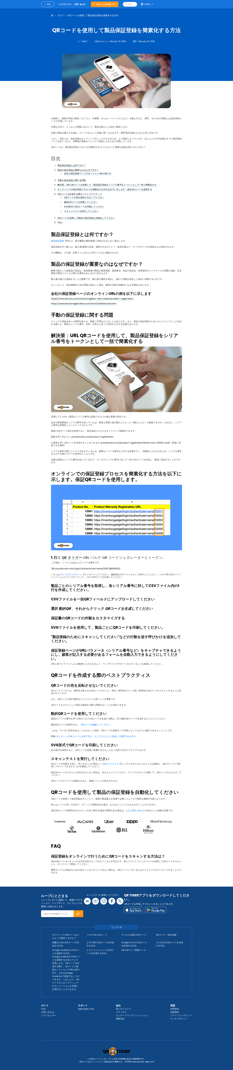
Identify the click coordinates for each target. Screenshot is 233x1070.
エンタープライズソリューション (132, 1015)
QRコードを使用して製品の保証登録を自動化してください (86, 218)
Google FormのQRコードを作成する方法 (134, 944)
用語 (172, 1005)
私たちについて (123, 1008)
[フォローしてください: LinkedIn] (87, 901)
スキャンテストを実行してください (81, 211)
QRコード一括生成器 (166, 934)
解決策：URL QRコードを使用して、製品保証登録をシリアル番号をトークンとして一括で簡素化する (107, 184)
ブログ (60, 15)
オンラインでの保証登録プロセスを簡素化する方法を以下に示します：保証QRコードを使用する (105, 189)
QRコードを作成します (106, 4)
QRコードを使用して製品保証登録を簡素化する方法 (92, 15)
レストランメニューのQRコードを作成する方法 (100, 952)
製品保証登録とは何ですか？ (72, 165)
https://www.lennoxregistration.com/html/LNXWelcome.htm (83, 303)
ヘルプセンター (48, 1015)
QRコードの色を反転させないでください (84, 197)
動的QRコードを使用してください (81, 202)
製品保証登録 (57, 240)
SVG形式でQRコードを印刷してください (84, 206)
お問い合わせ (137, 810)
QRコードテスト (111, 763)
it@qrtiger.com (86, 1008)
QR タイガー (72, 557)
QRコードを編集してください (95, 724)
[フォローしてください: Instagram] (103, 901)
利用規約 (174, 1008)
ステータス (121, 1012)
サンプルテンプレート (71, 574)
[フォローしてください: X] (120, 901)
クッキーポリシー (179, 1018)
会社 (118, 1005)
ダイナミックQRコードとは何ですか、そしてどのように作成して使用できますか (96, 736)
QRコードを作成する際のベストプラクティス (80, 194)
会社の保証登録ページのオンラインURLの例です (87, 173)
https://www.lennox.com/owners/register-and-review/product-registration (92, 298)
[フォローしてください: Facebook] (111, 901)
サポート (83, 1005)
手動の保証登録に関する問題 (72, 180)
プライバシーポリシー (181, 1015)
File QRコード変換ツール (133, 950)
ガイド (44, 1005)
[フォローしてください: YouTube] (95, 901)
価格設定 (120, 1018)
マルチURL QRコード (97, 934)
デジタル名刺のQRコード (133, 934)
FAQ (60, 222)
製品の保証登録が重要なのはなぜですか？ (78, 170)
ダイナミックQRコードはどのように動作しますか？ (65, 936)
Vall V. (84, 41)
